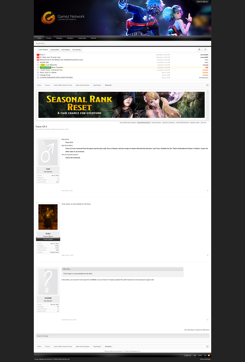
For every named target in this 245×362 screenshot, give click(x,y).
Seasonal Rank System (143, 122)
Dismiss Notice (208, 92)
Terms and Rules (205, 359)
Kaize (206, 60)
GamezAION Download (182, 122)
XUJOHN (48, 298)
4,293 (57, 245)
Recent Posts (40, 43)
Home (39, 38)
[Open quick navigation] (207, 85)
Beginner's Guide (194, 122)
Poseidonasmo (203, 77)
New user (203, 122)
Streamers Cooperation (168, 122)
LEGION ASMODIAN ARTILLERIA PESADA (56, 78)
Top (205, 355)
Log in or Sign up (202, 1)
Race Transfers (52, 67)
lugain (206, 62)
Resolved (47, 129)
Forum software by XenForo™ (52, 359)
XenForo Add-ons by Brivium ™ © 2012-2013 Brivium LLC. (122, 351)
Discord (93, 38)
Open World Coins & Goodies (128, 122)
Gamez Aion (82, 38)
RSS (209, 355)
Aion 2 (42, 55)
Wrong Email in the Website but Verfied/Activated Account (61, 60)
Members (70, 38)
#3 (207, 320)
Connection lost (52, 70)
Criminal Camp (54, 252)
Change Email (45, 75)
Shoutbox (59, 38)
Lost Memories (49, 65)
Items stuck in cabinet (48, 72)
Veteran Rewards (156, 122)
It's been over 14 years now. (50, 57)
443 (57, 250)
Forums (48, 38)
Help (194, 355)
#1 (207, 190)
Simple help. (44, 62)
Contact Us (187, 355)
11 (58, 311)
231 (57, 182)
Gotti (58, 129)
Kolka (63, 255)
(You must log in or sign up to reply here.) (197, 330)
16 (58, 306)
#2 (207, 255)
